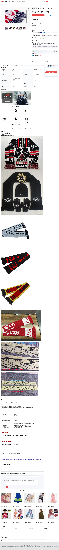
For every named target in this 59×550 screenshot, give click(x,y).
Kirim (7, 487)
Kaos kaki (2, 531)
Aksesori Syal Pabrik (3, 538)
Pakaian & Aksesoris (5, 5)
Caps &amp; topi (46, 528)
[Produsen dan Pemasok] (5, 1)
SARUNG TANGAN (32, 528)
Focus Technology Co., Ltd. (27, 545)
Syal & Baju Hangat (11, 5)
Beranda (2, 5)
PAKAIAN (2, 529)
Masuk (33, 61)
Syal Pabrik (9, 538)
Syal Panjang (32, 538)
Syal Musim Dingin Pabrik (22, 538)
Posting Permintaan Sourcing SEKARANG (22, 487)
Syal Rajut (27, 538)
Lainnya (2, 540)
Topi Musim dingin (32, 529)
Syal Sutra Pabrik (15, 538)
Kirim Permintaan (38, 15)
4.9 (48, 66)
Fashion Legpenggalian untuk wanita (48, 529)
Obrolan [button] (52, 15)
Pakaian (2, 528)
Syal (14, 5)
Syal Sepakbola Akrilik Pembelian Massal (41, 538)
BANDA (16, 528)
